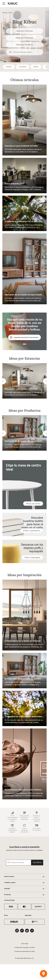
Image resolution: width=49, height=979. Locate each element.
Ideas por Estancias (24, 31)
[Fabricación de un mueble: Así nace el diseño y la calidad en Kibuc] (24, 268)
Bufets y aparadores (31, 531)
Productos (7, 894)
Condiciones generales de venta (24, 951)
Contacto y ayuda (9, 882)
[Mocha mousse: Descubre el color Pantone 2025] (24, 764)
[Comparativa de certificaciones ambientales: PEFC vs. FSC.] (24, 708)
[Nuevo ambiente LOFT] (24, 175)
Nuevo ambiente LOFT (14, 184)
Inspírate (7, 888)
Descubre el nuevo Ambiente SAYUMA (21, 146)
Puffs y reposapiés (32, 558)
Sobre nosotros (9, 876)
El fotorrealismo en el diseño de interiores (23, 641)
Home (4, 13)
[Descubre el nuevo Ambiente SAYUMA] (24, 120)
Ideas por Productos (24, 38)
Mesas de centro (33, 504)
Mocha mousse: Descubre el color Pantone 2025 (23, 790)
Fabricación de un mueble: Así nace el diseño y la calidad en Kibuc (24, 295)
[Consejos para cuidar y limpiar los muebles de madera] (24, 670)
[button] (3, 381)
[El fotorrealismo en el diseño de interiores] (24, 615)
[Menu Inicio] (3, 3)
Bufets (35, 67)
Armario (9, 67)
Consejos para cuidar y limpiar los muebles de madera (24, 679)
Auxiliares (22, 67)
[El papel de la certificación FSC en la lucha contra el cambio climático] (24, 213)
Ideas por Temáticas (24, 45)
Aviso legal (24, 943)
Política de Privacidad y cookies (25, 947)
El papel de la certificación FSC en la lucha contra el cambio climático (22, 222)
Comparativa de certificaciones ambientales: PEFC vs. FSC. (23, 717)
